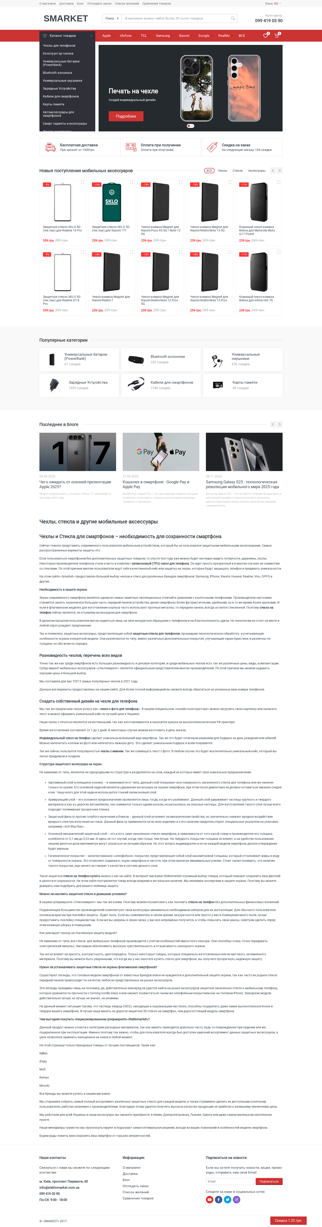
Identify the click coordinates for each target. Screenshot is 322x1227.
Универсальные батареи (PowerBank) (61, 63)
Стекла (238, 170)
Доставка (66, 3)
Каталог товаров (63, 36)
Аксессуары (256, 170)
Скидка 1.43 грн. (288, 1220)
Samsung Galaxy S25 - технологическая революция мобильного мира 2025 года (242, 484)
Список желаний (127, 3)
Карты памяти (53, 104)
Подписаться (269, 1181)
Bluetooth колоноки (57, 72)
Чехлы (222, 170)
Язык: (271, 3)
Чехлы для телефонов (59, 45)
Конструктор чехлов (58, 53)
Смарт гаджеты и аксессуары (65, 123)
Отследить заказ (99, 3)
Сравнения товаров (156, 3)
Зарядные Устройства (59, 88)
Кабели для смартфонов (61, 96)
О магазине (47, 3)
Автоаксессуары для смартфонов (58, 113)
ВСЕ (209, 170)
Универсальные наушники (62, 80)
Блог (80, 3)
